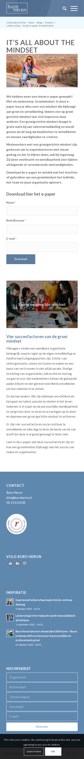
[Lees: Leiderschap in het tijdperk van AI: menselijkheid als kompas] (10, 617)
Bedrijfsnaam (16, 220)
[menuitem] (62, 8)
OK (53, 751)
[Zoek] (62, 8)
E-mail (11, 238)
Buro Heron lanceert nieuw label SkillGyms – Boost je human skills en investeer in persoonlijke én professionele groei (46, 636)
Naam (11, 202)
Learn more (34, 751)
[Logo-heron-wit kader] (34, 8)
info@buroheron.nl (19, 497)
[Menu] (72, 8)
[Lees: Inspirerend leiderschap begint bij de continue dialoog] (10, 602)
